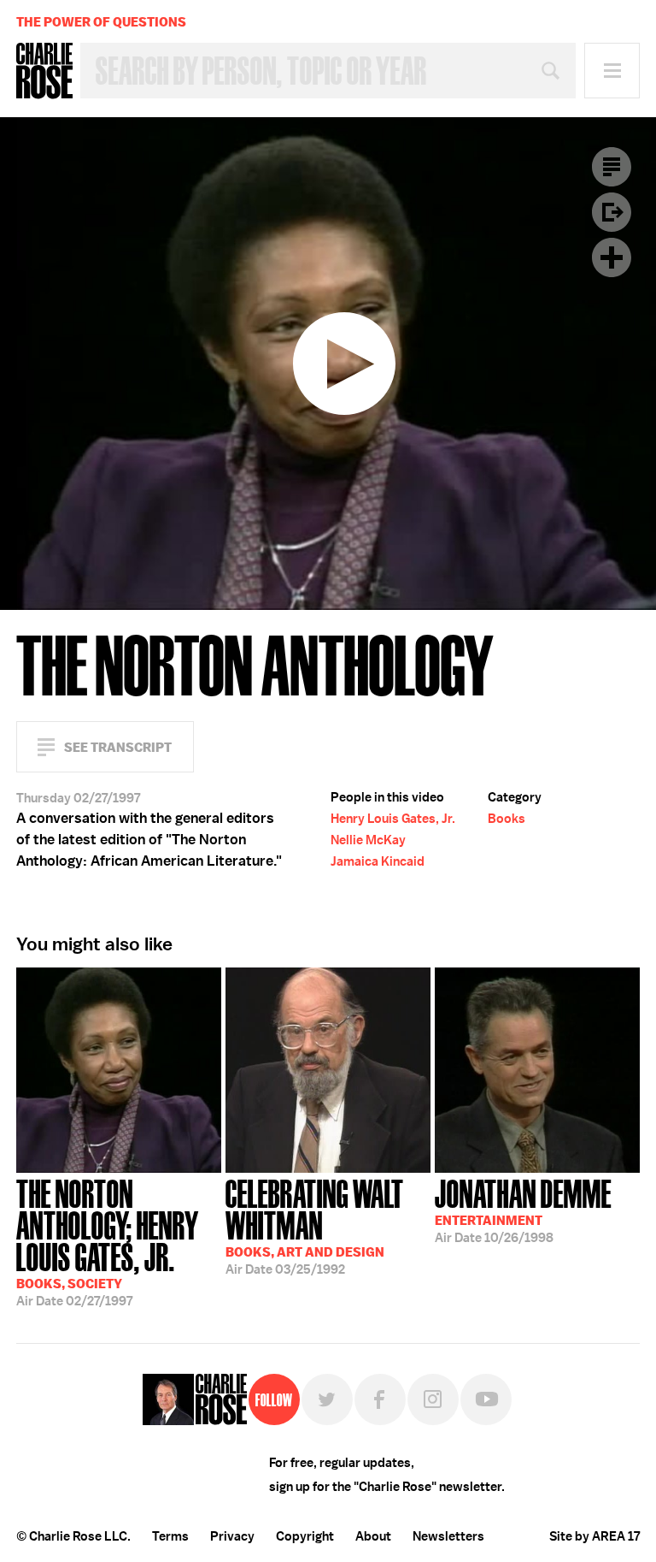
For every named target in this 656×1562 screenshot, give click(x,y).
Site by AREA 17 (594, 1536)
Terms (170, 1536)
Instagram (433, 1399)
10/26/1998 (523, 1209)
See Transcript (118, 747)
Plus (611, 257)
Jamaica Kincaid (378, 861)
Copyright (305, 1536)
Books (506, 818)
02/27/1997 (107, 1241)
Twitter (327, 1399)
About (373, 1536)
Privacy (232, 1536)
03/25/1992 (315, 1225)
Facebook (380, 1399)
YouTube (486, 1399)
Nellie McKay (368, 840)
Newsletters (448, 1536)
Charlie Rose (44, 71)
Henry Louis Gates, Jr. (393, 818)
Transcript (611, 166)
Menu (612, 70)
